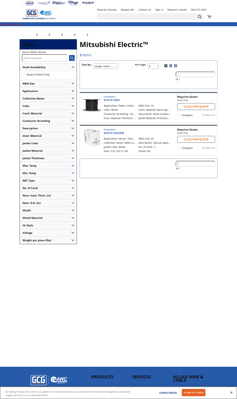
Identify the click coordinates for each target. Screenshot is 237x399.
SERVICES (141, 376)
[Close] (231, 392)
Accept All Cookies (194, 392)
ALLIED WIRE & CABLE (188, 378)
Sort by (86, 64)
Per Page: (140, 64)
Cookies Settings (168, 392)
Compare (187, 115)
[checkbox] (23, 74)
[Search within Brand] (72, 58)
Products (102, 376)
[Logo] (49, 382)
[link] (176, 84)
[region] (118, 393)
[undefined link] (29, 3)
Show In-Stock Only (38, 74)
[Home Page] (42, 14)
